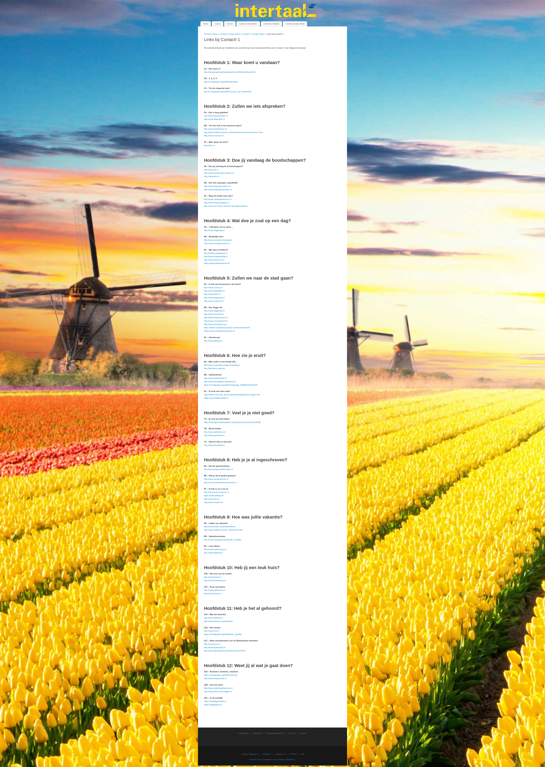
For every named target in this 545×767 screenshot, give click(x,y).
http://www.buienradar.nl (215, 647)
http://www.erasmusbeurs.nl (216, 492)
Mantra (281, 760)
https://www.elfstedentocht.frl (217, 263)
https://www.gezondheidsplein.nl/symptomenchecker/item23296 (232, 422)
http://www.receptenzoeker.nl (217, 243)
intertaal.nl (257, 733)
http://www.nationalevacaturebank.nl (220, 482)
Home (205, 24)
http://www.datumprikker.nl (216, 116)
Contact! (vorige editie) (295, 24)
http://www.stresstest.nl (214, 445)
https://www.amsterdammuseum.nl (219, 331)
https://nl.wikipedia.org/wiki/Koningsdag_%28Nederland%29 (230, 385)
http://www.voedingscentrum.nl (217, 199)
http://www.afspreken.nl (214, 119)
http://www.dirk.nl (211, 176)
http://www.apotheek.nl (214, 435)
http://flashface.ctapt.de (214, 368)
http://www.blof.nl (211, 499)
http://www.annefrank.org (215, 324)
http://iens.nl (209, 145)
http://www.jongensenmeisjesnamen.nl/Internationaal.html (230, 72)
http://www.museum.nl (214, 135)
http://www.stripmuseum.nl (216, 317)
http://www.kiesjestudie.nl (215, 678)
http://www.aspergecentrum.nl (217, 186)
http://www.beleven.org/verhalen (218, 621)
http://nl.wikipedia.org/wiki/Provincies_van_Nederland (227, 91)
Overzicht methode (271, 24)
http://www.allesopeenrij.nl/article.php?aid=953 (225, 651)
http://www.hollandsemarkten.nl (218, 189)
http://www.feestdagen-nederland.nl (220, 381)
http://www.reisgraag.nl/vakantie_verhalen (222, 540)
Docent (230, 24)
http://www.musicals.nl (214, 314)
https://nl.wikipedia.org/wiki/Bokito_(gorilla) (223, 634)
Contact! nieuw (210, 34)
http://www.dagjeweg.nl (214, 230)
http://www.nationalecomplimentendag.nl (222, 365)
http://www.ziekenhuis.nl (214, 432)
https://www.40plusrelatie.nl (216, 398)
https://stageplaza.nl (213, 705)
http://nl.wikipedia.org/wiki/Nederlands (221, 82)
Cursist (217, 24)
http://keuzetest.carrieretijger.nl (218, 691)
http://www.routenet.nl (213, 301)
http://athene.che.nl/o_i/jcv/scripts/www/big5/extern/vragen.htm (232, 394)
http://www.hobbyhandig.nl (216, 256)
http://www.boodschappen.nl (216, 202)
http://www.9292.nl (212, 294)
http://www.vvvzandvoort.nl (216, 321)
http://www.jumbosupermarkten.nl (219, 173)
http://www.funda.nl (212, 577)
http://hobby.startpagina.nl (215, 253)
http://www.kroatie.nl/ (213, 502)
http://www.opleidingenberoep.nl (218, 688)
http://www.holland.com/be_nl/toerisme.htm (223, 530)
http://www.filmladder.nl (214, 291)
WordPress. (291, 760)
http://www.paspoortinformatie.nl (218, 469)
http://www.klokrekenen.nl (215, 129)
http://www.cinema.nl (213, 287)
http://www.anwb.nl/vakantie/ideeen (219, 526)
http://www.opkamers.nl (214, 590)
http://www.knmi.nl (212, 644)
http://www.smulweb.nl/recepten (218, 240)
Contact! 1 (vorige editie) (253, 34)
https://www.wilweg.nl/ (213, 495)
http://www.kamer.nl (212, 593)
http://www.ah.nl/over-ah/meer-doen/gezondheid (225, 206)
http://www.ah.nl (211, 170)
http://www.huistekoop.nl (215, 580)
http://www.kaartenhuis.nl (215, 378)
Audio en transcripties (248, 24)
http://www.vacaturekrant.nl (216, 479)
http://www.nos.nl (211, 631)
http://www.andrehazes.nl (215, 549)
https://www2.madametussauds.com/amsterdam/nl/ (227, 327)
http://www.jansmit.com (214, 260)
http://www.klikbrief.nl (213, 553)
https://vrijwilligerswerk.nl (215, 701)
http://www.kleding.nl (213, 341)
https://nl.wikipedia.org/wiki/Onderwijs (220, 675)
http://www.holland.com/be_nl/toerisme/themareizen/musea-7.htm (233, 132)
